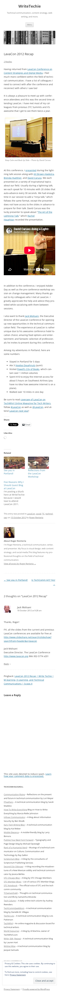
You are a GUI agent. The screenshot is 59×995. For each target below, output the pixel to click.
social (38, 513)
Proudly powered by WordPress (36, 989)
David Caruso (35, 177)
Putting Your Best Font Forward (18, 840)
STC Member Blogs (12, 881)
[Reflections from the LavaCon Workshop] (38, 463)
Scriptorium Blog (11, 858)
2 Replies (8, 61)
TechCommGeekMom (14, 908)
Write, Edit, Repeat (12, 938)
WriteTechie (29, 6)
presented (30, 170)
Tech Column (10, 900)
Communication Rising (14, 794)
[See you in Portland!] (14, 463)
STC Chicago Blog (12, 877)
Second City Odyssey (13, 866)
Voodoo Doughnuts (25, 365)
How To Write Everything (15, 809)
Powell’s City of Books (28, 369)
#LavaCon (16, 407)
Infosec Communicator (14, 817)
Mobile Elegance (11, 832)
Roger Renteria (36, 517)
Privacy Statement (18, 975)
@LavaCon (37, 407)
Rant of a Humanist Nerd (15, 847)
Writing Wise (9, 946)
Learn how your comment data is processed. (27, 775)
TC (43, 513)
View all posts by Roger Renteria (20, 563)
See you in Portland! (9, 472)
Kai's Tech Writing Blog (14, 824)
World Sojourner (11, 931)
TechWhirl (8, 923)
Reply (6, 663)
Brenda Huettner (13, 177)
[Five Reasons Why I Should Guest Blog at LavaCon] (16, 493)
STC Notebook (10, 885)
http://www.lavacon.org (16, 656)
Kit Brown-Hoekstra (44, 174)
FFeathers (8, 802)
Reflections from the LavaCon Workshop (36, 473)
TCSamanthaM (11, 893)
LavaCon (31, 513)
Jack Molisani (32, 316)
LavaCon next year (18, 410)
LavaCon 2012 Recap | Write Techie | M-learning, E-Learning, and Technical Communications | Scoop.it (29, 680)
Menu (29, 24)
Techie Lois (9, 915)
